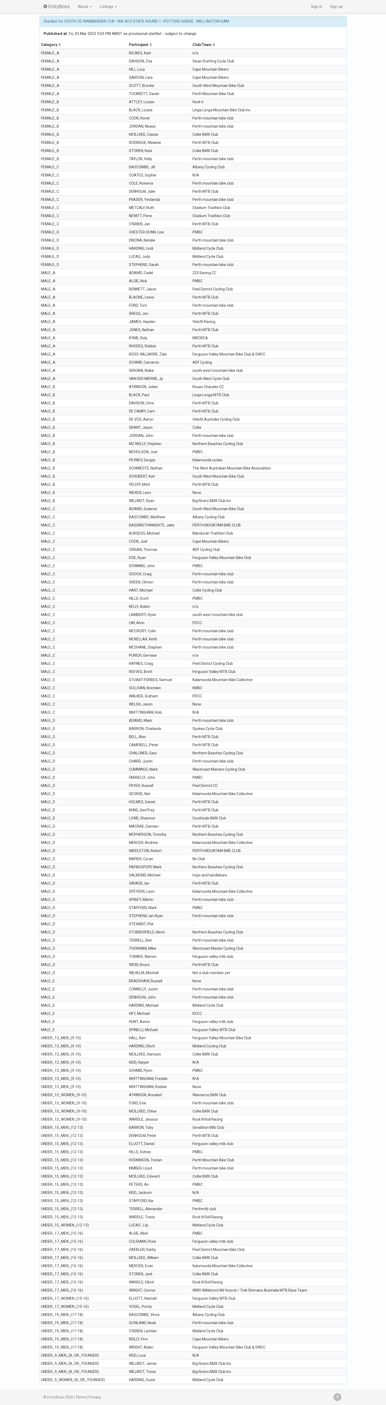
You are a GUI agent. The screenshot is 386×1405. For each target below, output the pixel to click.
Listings (107, 6)
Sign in (316, 6)
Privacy (95, 1397)
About (83, 6)
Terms (81, 1397)
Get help (337, 1397)
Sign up (336, 6)
